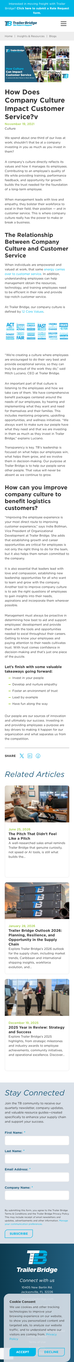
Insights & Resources (31, 36)
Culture (10, 128)
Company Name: (18, 1187)
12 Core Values (32, 311)
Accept (22, 1352)
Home (9, 36)
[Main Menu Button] (63, 24)
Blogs (53, 36)
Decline (51, 1352)
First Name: (14, 1132)
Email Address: (17, 1169)
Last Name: (14, 1151)
